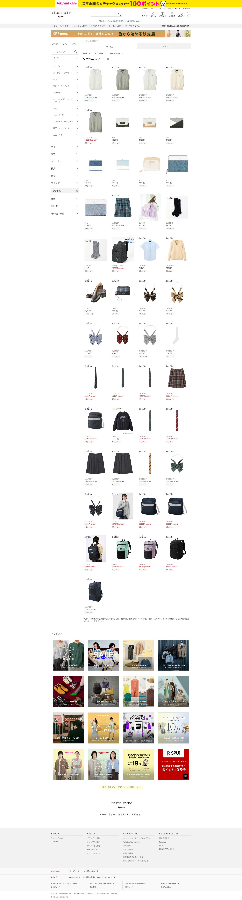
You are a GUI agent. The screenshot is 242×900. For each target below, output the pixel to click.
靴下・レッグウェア (61, 128)
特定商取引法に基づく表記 (133, 857)
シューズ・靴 (58, 115)
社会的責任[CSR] (103, 893)
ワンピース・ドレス (61, 86)
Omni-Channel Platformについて (135, 861)
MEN (65, 44)
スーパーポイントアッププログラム (136, 838)
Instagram (163, 845)
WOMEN (55, 44)
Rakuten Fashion (57, 838)
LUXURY (54, 842)
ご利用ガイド (128, 846)
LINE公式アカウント (167, 849)
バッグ (56, 108)
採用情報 (114, 893)
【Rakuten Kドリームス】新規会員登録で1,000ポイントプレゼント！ (92, 877)
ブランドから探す (94, 838)
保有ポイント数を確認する (170, 883)
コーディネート (164, 46)
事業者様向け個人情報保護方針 (84, 893)
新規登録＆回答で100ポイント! (153, 8)
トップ (85, 41)
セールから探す (93, 849)
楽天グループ (173, 8)
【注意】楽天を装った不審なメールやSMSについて (121, 787)
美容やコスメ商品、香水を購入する (102, 883)
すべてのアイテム (94, 853)
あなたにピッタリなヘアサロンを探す (64, 883)
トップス (57, 66)
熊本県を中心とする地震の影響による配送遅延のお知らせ (121, 21)
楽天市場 (186, 8)
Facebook (163, 842)
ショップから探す (94, 842)
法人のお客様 (128, 853)
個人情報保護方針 (65, 893)
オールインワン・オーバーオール (63, 100)
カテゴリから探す (94, 846)
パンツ (56, 79)
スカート (57, 92)
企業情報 (54, 893)
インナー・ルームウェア (63, 121)
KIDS (74, 44)
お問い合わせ (128, 849)
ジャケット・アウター (62, 73)
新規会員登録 (164, 838)
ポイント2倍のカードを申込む (135, 883)
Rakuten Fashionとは (131, 842)
